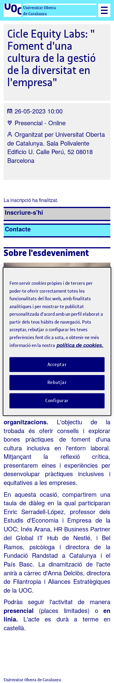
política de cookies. (80, 345)
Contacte (18, 228)
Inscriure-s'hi (24, 212)
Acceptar (57, 364)
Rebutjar (57, 382)
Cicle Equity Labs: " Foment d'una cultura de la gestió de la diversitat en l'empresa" (51, 58)
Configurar (57, 401)
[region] (57, 341)
